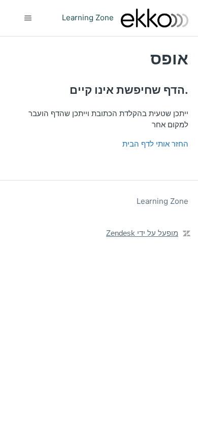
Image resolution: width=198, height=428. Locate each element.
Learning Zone (162, 201)
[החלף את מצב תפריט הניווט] (28, 18)
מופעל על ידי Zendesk (142, 233)
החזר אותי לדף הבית (155, 144)
